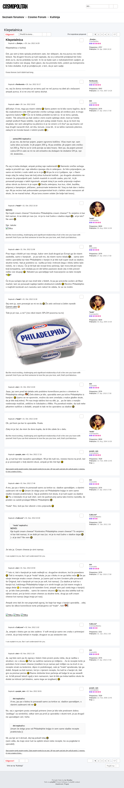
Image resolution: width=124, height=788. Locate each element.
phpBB (52, 782)
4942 (100, 88)
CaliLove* (93, 515)
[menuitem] (121, 7)
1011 (100, 522)
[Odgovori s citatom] (81, 40)
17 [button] (114, 34)
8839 (100, 226)
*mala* (91, 218)
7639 (100, 459)
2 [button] (98, 34)
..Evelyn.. (92, 39)
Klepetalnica (13, 30)
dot (90, 101)
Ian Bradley (68, 780)
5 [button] (108, 34)
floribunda (93, 81)
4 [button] (105, 34)
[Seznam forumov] (14, 6)
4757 (100, 47)
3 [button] (101, 34)
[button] (90, 34)
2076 (100, 109)
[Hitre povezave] (120, 17)
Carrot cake (11, 306)
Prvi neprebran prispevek (77, 34)
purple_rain (93, 451)
